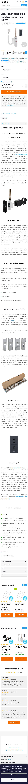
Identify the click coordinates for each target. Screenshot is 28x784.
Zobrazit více (14, 722)
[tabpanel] (7, 603)
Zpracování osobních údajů (15, 771)
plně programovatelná (21, 154)
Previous (23, 585)
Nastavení (14, 775)
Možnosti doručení (7, 82)
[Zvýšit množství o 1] (26, 85)
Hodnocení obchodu (14, 668)
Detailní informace (21, 62)
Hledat (24, 5)
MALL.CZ (10, 759)
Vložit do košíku (15, 92)
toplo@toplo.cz (10, 105)
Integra (13, 320)
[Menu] (26, 2)
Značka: (4, 117)
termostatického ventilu (17, 468)
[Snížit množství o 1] (26, 87)
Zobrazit (7, 615)
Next (26, 585)
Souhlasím (14, 780)
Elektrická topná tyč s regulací (7, 58)
